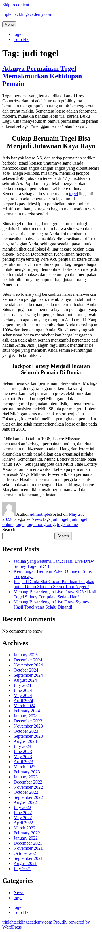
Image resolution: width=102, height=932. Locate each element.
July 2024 (22, 685)
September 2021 (28, 858)
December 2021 (28, 843)
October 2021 (26, 853)
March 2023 (24, 766)
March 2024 (24, 705)
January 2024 (26, 715)
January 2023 (26, 776)
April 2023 (23, 761)
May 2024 (23, 695)
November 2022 (28, 787)
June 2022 (23, 812)
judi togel (60, 519)
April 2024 (23, 700)
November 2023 (28, 726)
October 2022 (26, 792)
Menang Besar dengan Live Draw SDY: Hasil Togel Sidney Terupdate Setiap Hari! (55, 594)
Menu (9, 24)
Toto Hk (21, 39)
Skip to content (15, 4)
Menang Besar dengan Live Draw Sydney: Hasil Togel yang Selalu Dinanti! (52, 604)
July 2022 (22, 807)
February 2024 (27, 710)
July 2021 (22, 868)
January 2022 (26, 838)
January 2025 (26, 654)
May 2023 (23, 756)
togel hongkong (41, 524)
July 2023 (22, 746)
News (36, 519)
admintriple (40, 514)
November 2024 (28, 665)
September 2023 (28, 736)
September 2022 (28, 797)
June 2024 (23, 690)
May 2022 (23, 817)
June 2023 (23, 751)
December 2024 (28, 659)
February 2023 (27, 771)
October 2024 (26, 670)
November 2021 (28, 848)
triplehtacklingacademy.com (27, 14)
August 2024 (25, 680)
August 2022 (25, 802)
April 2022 (23, 822)
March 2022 (24, 827)
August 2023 (25, 741)
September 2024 (28, 675)
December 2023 (28, 721)
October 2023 (26, 731)
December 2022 (28, 782)
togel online (67, 524)
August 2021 (25, 863)
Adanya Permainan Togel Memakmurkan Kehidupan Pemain (42, 76)
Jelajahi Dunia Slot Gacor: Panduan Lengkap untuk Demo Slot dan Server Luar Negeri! (54, 584)
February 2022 (27, 832)
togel (18, 34)
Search (9, 529)
